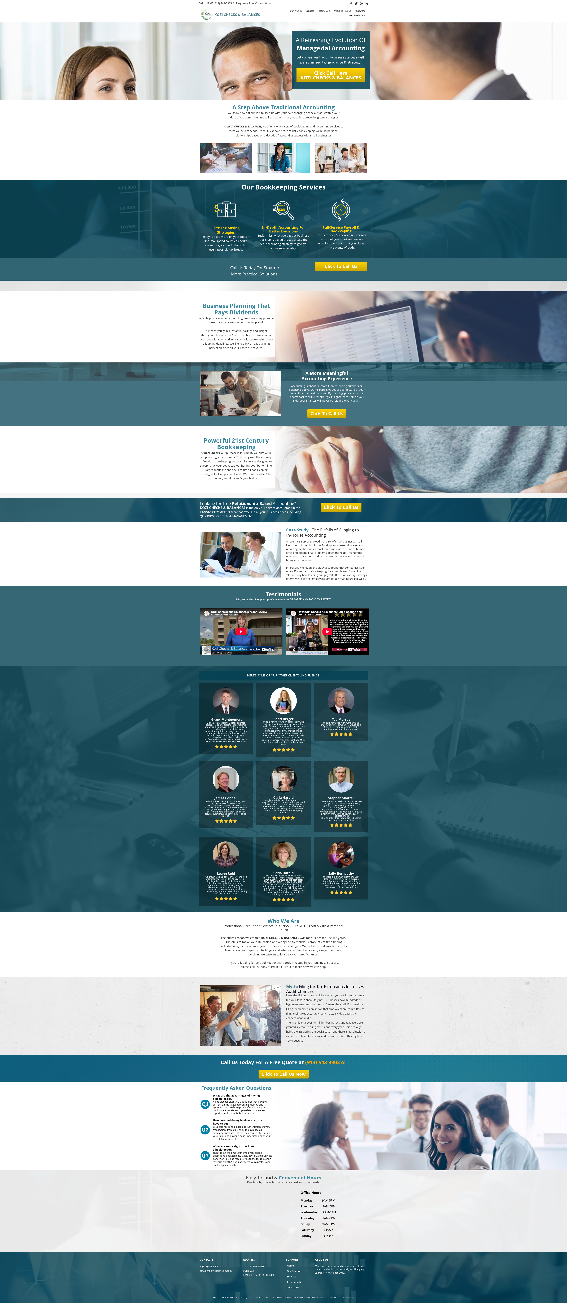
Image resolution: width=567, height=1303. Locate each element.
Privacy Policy (348, 1298)
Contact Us (321, 1298)
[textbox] (255, 3)
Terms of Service (334, 1298)
